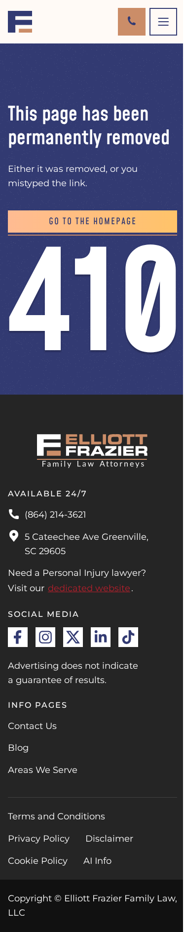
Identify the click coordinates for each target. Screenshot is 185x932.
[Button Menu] (163, 22)
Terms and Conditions (56, 816)
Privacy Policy (39, 838)
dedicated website (89, 588)
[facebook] (18, 637)
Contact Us (32, 726)
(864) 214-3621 (55, 514)
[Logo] (20, 22)
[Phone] (132, 22)
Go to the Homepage (93, 221)
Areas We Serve (42, 770)
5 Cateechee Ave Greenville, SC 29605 (86, 544)
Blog (18, 747)
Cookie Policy (38, 860)
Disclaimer (109, 838)
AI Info (97, 860)
